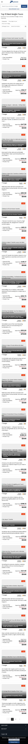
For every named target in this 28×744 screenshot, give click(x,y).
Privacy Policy (14, 742)
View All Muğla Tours (14, 9)
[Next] (19, 719)
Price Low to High (6, 23)
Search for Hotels (15, 26)
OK (14, 739)
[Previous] (8, 719)
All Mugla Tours (5, 26)
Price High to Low (13, 21)
